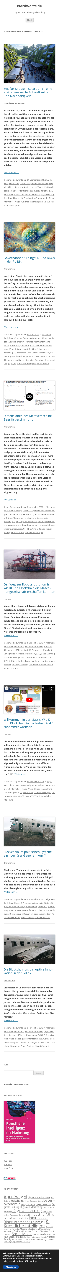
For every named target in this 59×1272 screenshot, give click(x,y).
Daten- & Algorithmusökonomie (34, 183)
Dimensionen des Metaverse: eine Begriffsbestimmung (28, 417)
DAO (29, 352)
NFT (24, 528)
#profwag (45, 190)
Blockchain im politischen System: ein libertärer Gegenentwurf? (28, 854)
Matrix (52, 661)
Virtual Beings (38, 528)
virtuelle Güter (17, 532)
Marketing (15, 1229)
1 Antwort (8, 599)
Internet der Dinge (46, 198)
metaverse (17, 528)
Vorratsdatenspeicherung (36, 1239)
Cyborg (26, 1201)
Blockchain (14, 183)
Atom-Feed (8, 1168)
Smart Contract (46, 664)
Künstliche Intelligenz (33, 201)
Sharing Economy (20, 664)
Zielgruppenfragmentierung (18, 1242)
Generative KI (24, 1215)
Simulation (33, 664)
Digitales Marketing (31, 1207)
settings (33, 1261)
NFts (29, 528)
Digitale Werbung (26, 514)
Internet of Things (35, 187)
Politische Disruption (40, 1231)
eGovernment (44, 1042)
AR (17, 521)
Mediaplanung (45, 1229)
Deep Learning (48, 653)
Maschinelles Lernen (29, 1229)
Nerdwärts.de (29, 6)
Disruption (28, 913)
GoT (31, 356)
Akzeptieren (11, 1267)
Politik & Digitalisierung (20, 345)
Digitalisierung (47, 194)
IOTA (6, 661)
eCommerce (40, 514)
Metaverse (18, 518)
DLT (23, 198)
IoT (12, 363)
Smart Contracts (11, 668)
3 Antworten (9, 268)
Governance (40, 356)
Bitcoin (21, 653)
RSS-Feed (8, 1160)
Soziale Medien (16, 1236)
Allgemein (46, 334)
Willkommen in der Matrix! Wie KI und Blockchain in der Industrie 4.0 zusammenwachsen (28, 723)
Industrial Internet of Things (16, 796)
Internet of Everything (34, 360)
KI (21, 201)
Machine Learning (40, 661)
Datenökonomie (32, 194)
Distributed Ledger (12, 198)
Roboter (7, 664)
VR (42, 532)
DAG (38, 653)
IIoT (23, 657)
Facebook (14, 1215)
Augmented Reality (28, 521)
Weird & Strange (16, 349)
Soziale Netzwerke (32, 1237)
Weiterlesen (11, 172)
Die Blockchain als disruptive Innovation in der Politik (28, 971)
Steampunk (14, 205)
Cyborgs (18, 338)
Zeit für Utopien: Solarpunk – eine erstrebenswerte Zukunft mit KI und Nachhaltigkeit (28, 92)
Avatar (41, 521)
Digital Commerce (43, 1205)
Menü (29, 20)
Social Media (43, 363)
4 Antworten (9, 862)
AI (51, 190)
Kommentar (39, 341)
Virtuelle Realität (32, 532)
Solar (46, 201)
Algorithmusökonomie (39, 1197)
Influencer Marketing (18, 1218)
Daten (40, 1201)
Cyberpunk (19, 194)
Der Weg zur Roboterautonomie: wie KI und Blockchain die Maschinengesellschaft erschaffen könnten (29, 588)
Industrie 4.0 (20, 187)
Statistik (44, 1237)
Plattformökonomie (22, 1231)
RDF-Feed (8, 1164)
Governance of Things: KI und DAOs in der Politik (29, 260)
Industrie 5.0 (43, 657)
